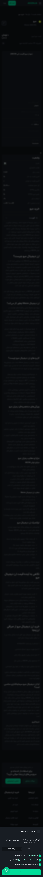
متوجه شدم (21, 872)
